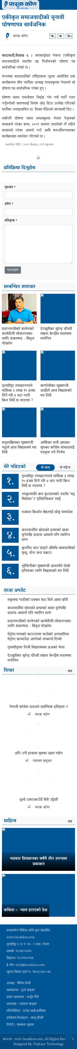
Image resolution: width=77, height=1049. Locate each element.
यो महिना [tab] (65, 468)
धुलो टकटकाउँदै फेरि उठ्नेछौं (38, 799)
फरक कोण (20, 36)
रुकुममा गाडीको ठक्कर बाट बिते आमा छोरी (37, 600)
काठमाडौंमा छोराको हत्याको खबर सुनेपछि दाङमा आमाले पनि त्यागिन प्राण (46, 535)
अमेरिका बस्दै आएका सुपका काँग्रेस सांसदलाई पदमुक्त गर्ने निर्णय (57, 447)
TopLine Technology (48, 1044)
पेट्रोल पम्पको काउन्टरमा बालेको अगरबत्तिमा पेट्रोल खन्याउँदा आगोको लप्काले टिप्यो (38, 637)
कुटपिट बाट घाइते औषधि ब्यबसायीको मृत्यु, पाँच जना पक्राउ (48, 551)
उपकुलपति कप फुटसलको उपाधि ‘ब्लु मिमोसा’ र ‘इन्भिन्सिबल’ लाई (48, 497)
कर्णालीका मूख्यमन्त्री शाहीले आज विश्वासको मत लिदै (56, 390)
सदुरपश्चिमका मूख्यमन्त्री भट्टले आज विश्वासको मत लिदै (19, 447)
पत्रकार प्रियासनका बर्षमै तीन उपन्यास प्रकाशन (38, 861)
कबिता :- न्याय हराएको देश (25, 910)
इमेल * (9, 204)
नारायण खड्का (42, 761)
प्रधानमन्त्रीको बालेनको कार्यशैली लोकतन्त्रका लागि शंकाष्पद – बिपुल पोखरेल (18, 336)
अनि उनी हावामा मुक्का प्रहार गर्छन (39, 753)
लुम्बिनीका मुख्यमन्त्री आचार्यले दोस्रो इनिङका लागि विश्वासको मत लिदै (46, 569)
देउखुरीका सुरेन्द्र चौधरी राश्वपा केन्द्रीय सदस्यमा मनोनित (56, 333)
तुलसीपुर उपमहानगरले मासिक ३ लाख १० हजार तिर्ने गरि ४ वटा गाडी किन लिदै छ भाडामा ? (18, 393)
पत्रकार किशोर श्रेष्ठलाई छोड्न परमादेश (47, 512)
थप (70, 671)
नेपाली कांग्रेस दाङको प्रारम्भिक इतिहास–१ (38, 707)
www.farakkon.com (21, 937)
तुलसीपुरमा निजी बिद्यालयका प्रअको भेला (36, 647)
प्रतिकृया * (11, 220)
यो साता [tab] (45, 468)
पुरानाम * (10, 187)
